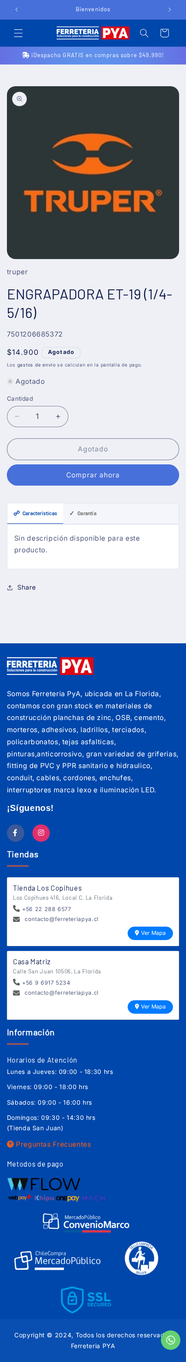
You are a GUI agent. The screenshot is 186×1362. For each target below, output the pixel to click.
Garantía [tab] (82, 513)
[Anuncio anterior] (16, 9)
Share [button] (26, 587)
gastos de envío (36, 365)
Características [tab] (35, 513)
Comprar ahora (93, 475)
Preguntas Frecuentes (52, 1144)
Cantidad (20, 398)
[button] (18, 33)
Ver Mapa (153, 933)
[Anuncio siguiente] (169, 9)
